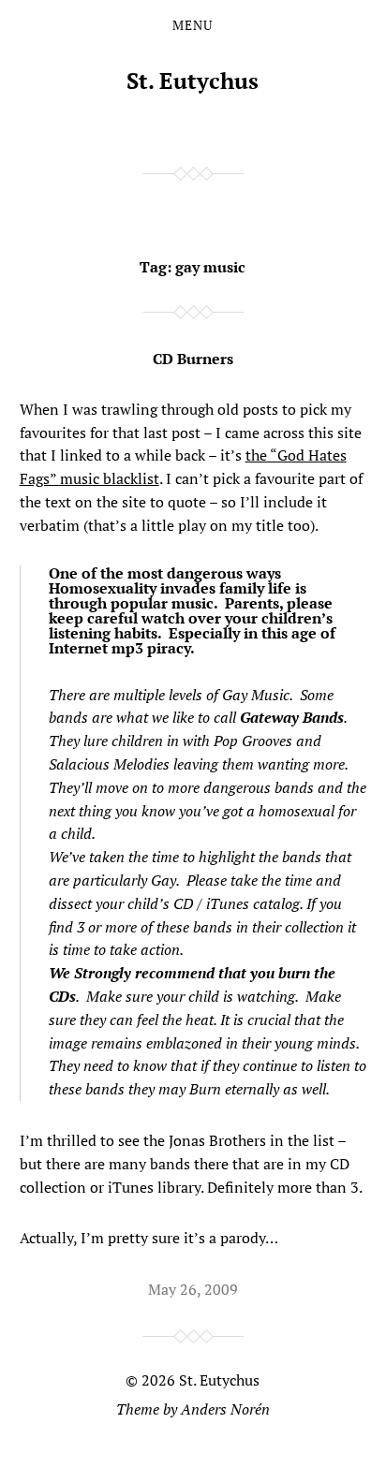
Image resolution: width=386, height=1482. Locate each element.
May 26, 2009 (193, 1289)
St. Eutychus (192, 80)
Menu (192, 25)
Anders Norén (225, 1409)
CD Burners (193, 358)
